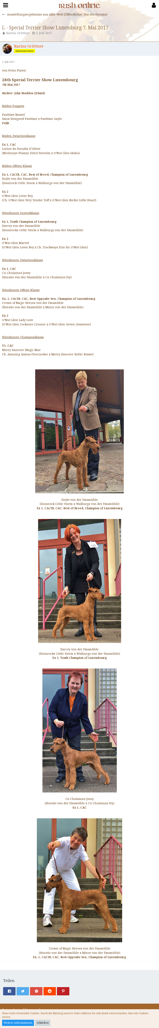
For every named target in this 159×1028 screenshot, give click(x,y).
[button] (5, 5)
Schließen (43, 1022)
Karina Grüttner (18, 33)
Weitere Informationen (18, 1022)
